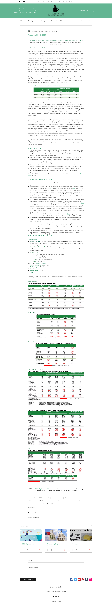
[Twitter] (75, 579)
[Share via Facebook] (28, 513)
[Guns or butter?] (81, 535)
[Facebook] (71, 579)
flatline (64, 501)
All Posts (22, 21)
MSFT (40, 498)
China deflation (50, 503)
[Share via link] (39, 513)
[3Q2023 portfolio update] (31, 535)
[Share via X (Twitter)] (32, 513)
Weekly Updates (33, 21)
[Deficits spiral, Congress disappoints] (56, 535)
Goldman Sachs (32, 501)
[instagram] (24, 2)
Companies (44, 21)
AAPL (35, 498)
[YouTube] (79, 579)
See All (90, 526)
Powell (66, 498)
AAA (43, 503)
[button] (90, 20)
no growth (70, 501)
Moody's (58, 501)
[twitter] (19, 2)
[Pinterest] (82, 579)
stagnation (78, 501)
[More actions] (83, 31)
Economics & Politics (57, 21)
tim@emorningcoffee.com (53, 591)
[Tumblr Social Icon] (86, 579)
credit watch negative (34, 503)
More (82, 21)
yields (30, 498)
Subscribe (63, 591)
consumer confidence (57, 498)
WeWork (41, 501)
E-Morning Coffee (56, 587)
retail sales (47, 498)
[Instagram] (90, 579)
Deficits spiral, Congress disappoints (53, 545)
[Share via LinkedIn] (36, 513)
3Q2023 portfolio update (29, 544)
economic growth (75, 498)
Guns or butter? (76, 544)
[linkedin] (21, 2)
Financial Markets (72, 21)
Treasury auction (49, 501)
